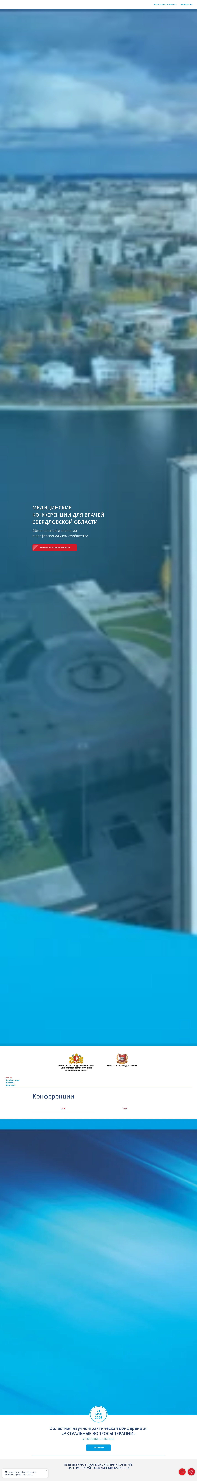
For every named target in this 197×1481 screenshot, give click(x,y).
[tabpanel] (98, 1281)
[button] (54, 547)
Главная (8, 1077)
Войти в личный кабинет (165, 4)
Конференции (12, 1080)
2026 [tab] (63, 1108)
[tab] (125, 1109)
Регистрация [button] (186, 4)
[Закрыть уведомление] (46, 1471)
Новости (10, 1082)
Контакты (10, 1085)
